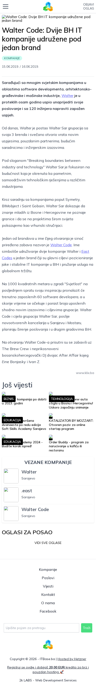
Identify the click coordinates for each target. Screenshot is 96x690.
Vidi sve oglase (48, 543)
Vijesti (48, 586)
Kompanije (48, 569)
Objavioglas (88, 7)
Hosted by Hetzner (72, 659)
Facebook (48, 611)
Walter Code (61, 245)
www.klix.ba (85, 373)
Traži (86, 628)
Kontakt (48, 594)
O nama (48, 603)
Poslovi (48, 577)
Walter (67, 95)
